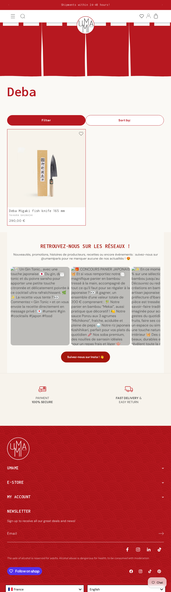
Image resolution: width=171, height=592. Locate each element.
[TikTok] (159, 549)
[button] (13, 16)
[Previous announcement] (9, 5)
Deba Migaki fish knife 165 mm (37, 211)
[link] (141, 16)
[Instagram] (138, 549)
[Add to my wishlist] (81, 134)
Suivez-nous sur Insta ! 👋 (85, 357)
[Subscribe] (159, 533)
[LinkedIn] (148, 549)
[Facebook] (127, 549)
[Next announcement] (162, 5)
